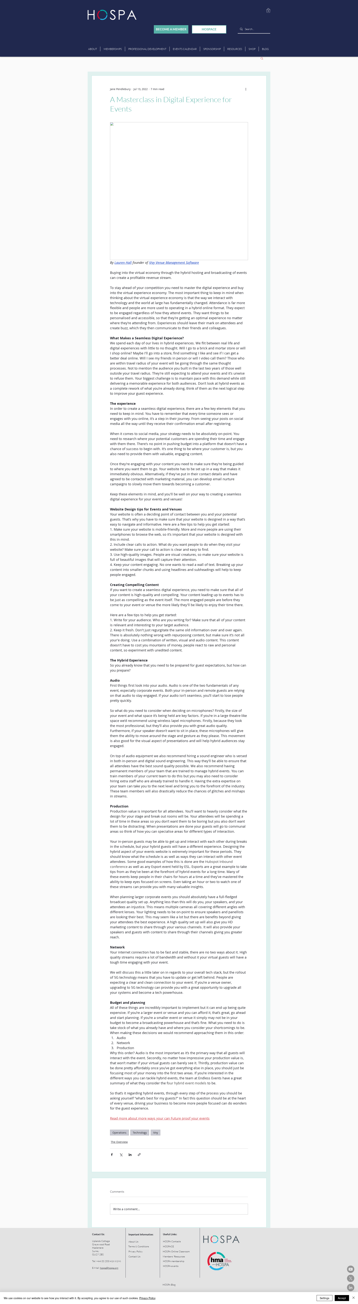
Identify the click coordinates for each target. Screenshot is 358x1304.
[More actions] (246, 89)
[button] (268, 10)
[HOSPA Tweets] (350, 1278)
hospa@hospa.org (109, 1267)
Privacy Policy (147, 1298)
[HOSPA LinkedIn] (350, 1287)
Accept (342, 1298)
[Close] (353, 1298)
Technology (140, 1132)
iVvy (155, 1132)
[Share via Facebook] (112, 1154)
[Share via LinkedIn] (130, 1154)
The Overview (119, 1142)
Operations (119, 1132)
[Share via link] (139, 1154)
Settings (324, 1298)
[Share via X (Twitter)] (121, 1154)
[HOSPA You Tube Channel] (350, 1269)
